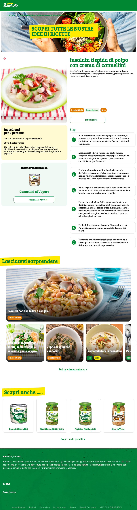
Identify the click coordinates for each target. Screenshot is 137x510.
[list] (68, 343)
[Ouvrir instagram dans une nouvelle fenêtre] (66, 502)
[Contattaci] (113, 5)
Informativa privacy (59, 507)
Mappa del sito (45, 507)
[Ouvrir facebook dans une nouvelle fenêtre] (60, 502)
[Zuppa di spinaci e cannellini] (64, 360)
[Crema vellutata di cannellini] (104, 360)
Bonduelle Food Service (88, 507)
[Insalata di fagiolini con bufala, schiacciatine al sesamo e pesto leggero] (25, 360)
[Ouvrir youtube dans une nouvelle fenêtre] (73, 502)
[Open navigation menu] (129, 5)
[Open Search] (119, 5)
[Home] (4, 15)
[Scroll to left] (3, 343)
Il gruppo (73, 507)
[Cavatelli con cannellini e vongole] (68, 320)
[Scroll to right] (134, 343)
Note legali (32, 507)
